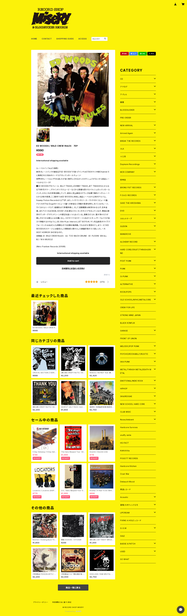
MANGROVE (125, 234)
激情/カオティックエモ (129, 505)
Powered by (70, 611)
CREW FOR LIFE (127, 307)
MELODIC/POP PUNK (129, 346)
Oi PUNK (124, 276)
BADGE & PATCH (127, 544)
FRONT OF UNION (128, 338)
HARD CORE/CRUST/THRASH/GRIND (135, 251)
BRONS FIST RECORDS (130, 187)
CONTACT (47, 39)
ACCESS (82, 39)
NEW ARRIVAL (126, 125)
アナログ (123, 87)
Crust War (124, 474)
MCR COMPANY (127, 172)
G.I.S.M (123, 528)
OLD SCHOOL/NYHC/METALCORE (135, 300)
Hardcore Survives (129, 427)
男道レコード (125, 489)
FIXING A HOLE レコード (130, 520)
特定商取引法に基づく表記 (61, 602)
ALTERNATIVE (126, 284)
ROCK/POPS (126, 292)
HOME (34, 39)
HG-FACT (124, 443)
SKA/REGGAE (126, 396)
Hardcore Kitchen (128, 466)
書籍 (122, 102)
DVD (122, 211)
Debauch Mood (127, 482)
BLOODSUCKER (127, 110)
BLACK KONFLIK (127, 323)
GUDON (123, 226)
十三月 (123, 156)
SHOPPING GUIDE (65, 39)
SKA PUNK (125, 362)
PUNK (122, 269)
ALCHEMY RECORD (129, 242)
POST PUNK (125, 261)
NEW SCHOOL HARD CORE (132, 404)
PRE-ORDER (125, 118)
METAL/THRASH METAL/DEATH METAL (135, 371)
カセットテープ (126, 218)
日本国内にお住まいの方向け (73, 268)
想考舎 (123, 180)
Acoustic (124, 497)
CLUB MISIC (125, 412)
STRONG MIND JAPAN (130, 315)
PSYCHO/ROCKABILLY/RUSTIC (134, 354)
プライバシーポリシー (40, 602)
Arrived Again (126, 133)
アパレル (123, 94)
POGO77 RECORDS (129, 458)
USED (122, 551)
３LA (122, 149)
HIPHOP (123, 388)
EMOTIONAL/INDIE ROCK (131, 381)
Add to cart (73, 261)
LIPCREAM (125, 513)
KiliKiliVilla (125, 451)
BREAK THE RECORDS (130, 141)
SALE (122, 536)
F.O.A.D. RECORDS (128, 195)
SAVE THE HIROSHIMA (130, 203)
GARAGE (124, 331)
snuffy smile (125, 435)
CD (121, 79)
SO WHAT (124, 559)
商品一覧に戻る (73, 587)
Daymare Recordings (130, 164)
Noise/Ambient (127, 420)
